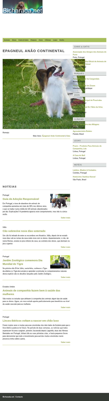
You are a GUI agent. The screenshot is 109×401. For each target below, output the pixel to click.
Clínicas (48, 40)
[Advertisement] (77, 18)
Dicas (14, 40)
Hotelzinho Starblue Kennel (84, 177)
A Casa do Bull (79, 155)
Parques (33, 40)
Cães (68, 136)
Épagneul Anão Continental (53, 136)
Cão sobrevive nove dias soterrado (24, 231)
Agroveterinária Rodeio (82, 131)
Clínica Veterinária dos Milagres (86, 124)
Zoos (41, 40)
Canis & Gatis (23, 40)
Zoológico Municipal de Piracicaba (87, 100)
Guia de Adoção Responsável (21, 199)
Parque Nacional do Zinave (84, 86)
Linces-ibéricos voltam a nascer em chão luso (31, 320)
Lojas (55, 40)
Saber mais (65, 218)
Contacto (19, 397)
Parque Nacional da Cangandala (86, 79)
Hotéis (62, 40)
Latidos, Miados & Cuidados (84, 170)
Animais (7, 40)
